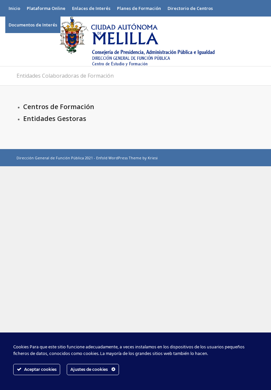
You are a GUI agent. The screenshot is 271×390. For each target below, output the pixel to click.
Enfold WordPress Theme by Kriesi (127, 157)
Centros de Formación (58, 106)
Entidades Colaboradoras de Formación (65, 75)
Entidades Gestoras (54, 118)
